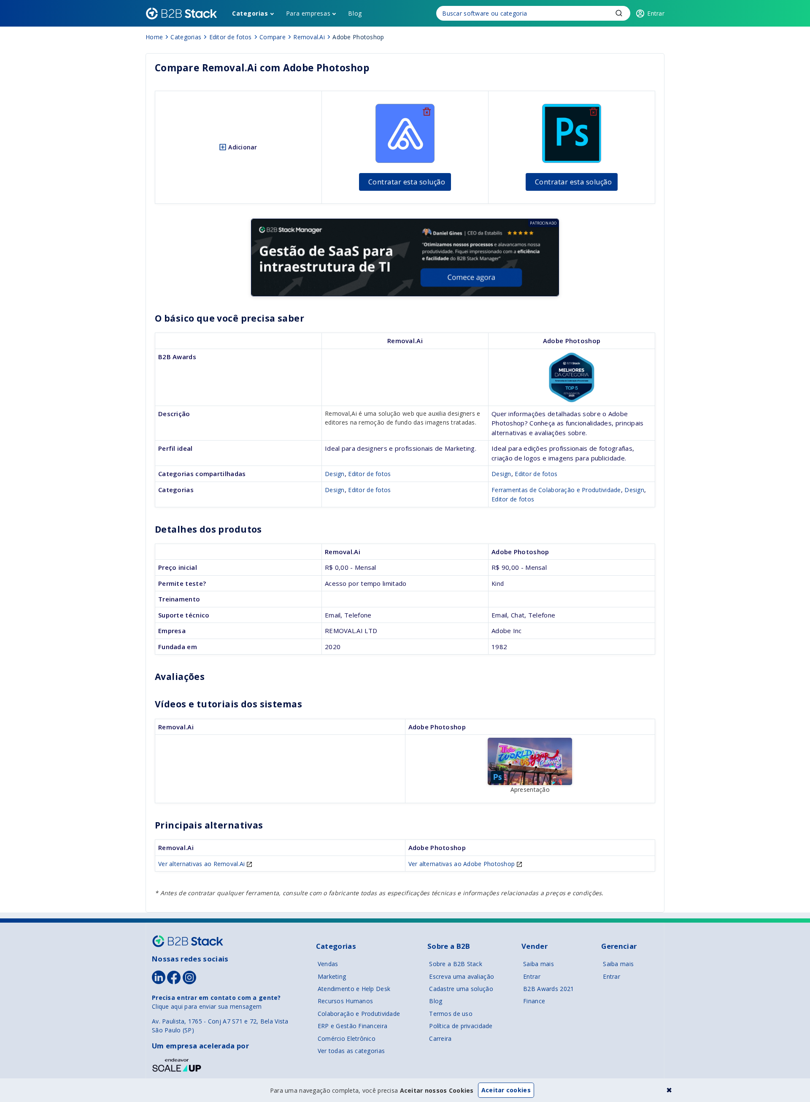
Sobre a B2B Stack (455, 964)
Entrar (531, 976)
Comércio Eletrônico (346, 1038)
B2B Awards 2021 (548, 989)
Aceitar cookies (506, 1090)
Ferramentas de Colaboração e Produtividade (556, 490)
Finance (534, 1001)
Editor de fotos (369, 474)
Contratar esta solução (407, 182)
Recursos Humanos (345, 1001)
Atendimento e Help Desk (354, 989)
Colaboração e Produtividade (359, 1014)
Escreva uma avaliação (461, 976)
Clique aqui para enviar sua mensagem (207, 1006)
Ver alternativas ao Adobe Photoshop (462, 864)
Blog (355, 13)
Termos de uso (450, 1014)
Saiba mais (538, 964)
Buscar (619, 13)
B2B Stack (188, 941)
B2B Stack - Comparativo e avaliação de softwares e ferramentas (181, 13)
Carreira (440, 1038)
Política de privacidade (460, 1026)
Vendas (328, 964)
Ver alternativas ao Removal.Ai (202, 864)
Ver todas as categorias (351, 1051)
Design (335, 474)
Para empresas (308, 13)
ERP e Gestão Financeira (352, 1026)
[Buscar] (533, 13)
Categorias (250, 13)
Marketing (332, 976)
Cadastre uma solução (461, 989)
